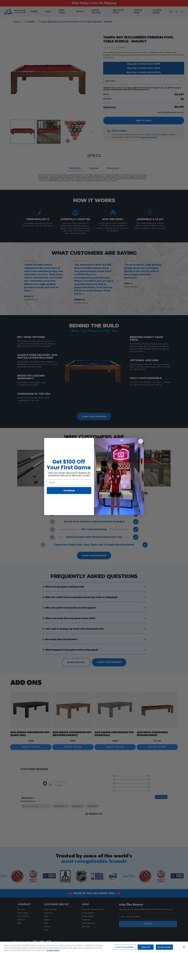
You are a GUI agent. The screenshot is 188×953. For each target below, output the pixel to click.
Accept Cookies (164, 947)
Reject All (145, 947)
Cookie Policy (53, 950)
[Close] (184, 947)
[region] (94, 947)
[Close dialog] (140, 441)
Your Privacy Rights (125, 947)
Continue (69, 490)
